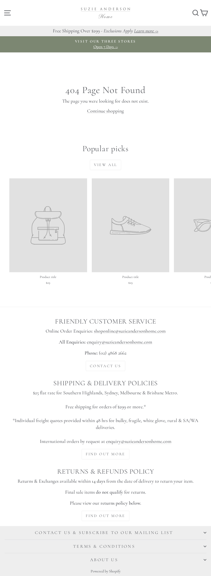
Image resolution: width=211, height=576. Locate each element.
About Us (104, 560)
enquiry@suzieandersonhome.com (119, 342)
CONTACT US (105, 366)
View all (105, 164)
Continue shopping (105, 111)
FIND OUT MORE (105, 454)
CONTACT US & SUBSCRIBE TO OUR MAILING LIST (104, 532)
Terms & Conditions (104, 546)
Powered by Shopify (106, 571)
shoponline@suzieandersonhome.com (130, 331)
